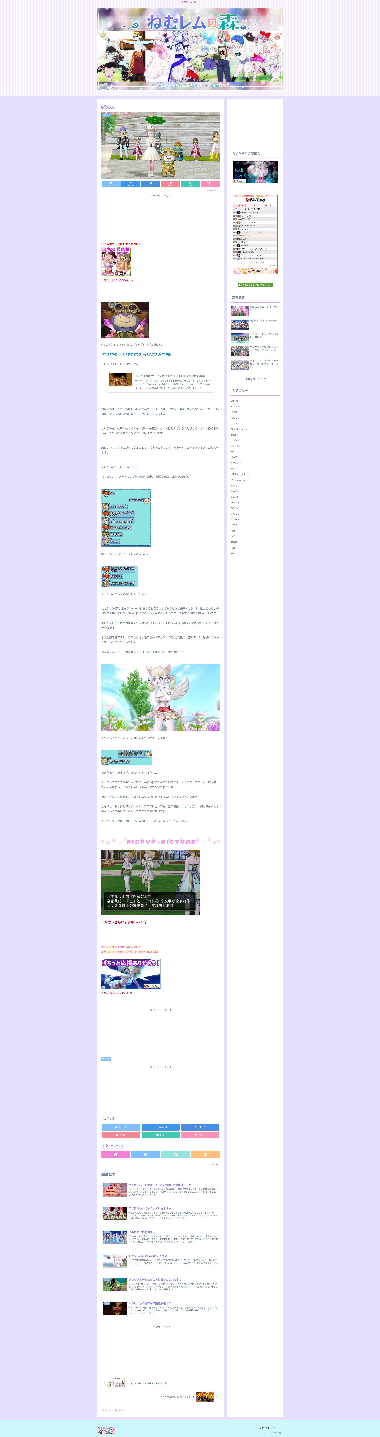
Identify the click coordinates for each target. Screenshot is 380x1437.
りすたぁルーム (238, 480)
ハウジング (236, 463)
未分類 (234, 542)
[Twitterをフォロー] (145, 1154)
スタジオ (235, 440)
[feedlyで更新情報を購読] (175, 1154)
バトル (234, 469)
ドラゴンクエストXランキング (117, 280)
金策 (233, 553)
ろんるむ (235, 514)
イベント (235, 406)
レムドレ (235, 497)
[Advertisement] (160, 1090)
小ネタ (107, 1059)
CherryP (235, 401)
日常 (233, 536)
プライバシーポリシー (270, 1428)
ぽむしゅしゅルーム (240, 474)
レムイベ (235, 491)
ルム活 (234, 485)
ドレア (234, 457)
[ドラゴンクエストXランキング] (131, 987)
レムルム (235, 502)
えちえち (235, 418)
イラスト (235, 412)
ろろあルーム (237, 508)
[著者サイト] (115, 1154)
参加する (274, 266)
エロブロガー (237, 423)
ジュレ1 (234, 435)
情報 (233, 531)
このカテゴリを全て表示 (255, 262)
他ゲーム (235, 519)
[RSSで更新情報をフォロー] (205, 1154)
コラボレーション (239, 429)
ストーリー (236, 446)
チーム (234, 452)
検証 (233, 548)
